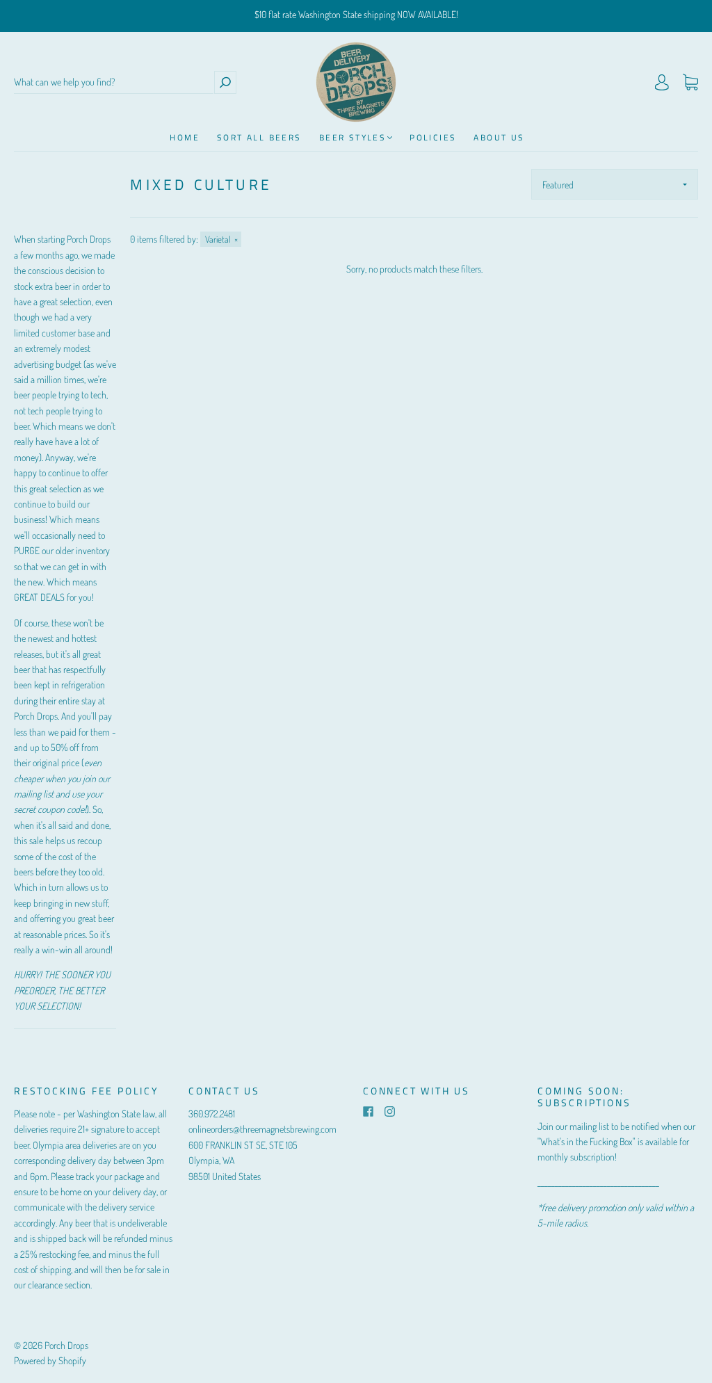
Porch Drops (66, 1345)
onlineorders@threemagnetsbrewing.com (262, 1129)
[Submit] (225, 82)
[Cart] (690, 82)
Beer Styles (352, 137)
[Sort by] (614, 184)
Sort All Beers (259, 137)
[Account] (662, 82)
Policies (433, 137)
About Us (499, 137)
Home (185, 137)
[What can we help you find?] (113, 82)
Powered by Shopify (50, 1360)
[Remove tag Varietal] (220, 239)
